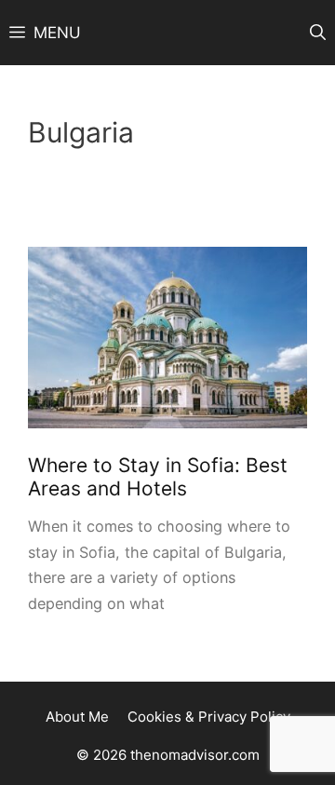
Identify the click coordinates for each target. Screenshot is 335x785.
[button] (318, 32)
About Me (77, 716)
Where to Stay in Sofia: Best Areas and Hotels (158, 476)
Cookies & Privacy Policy (208, 716)
